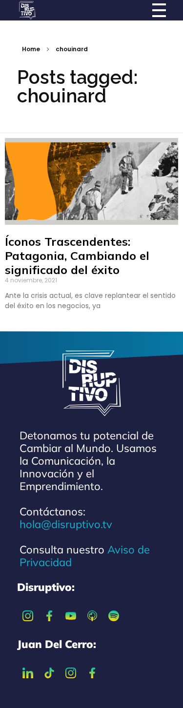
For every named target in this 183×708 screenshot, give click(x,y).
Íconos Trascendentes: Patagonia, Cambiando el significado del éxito (77, 255)
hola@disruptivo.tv (66, 524)
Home (31, 49)
